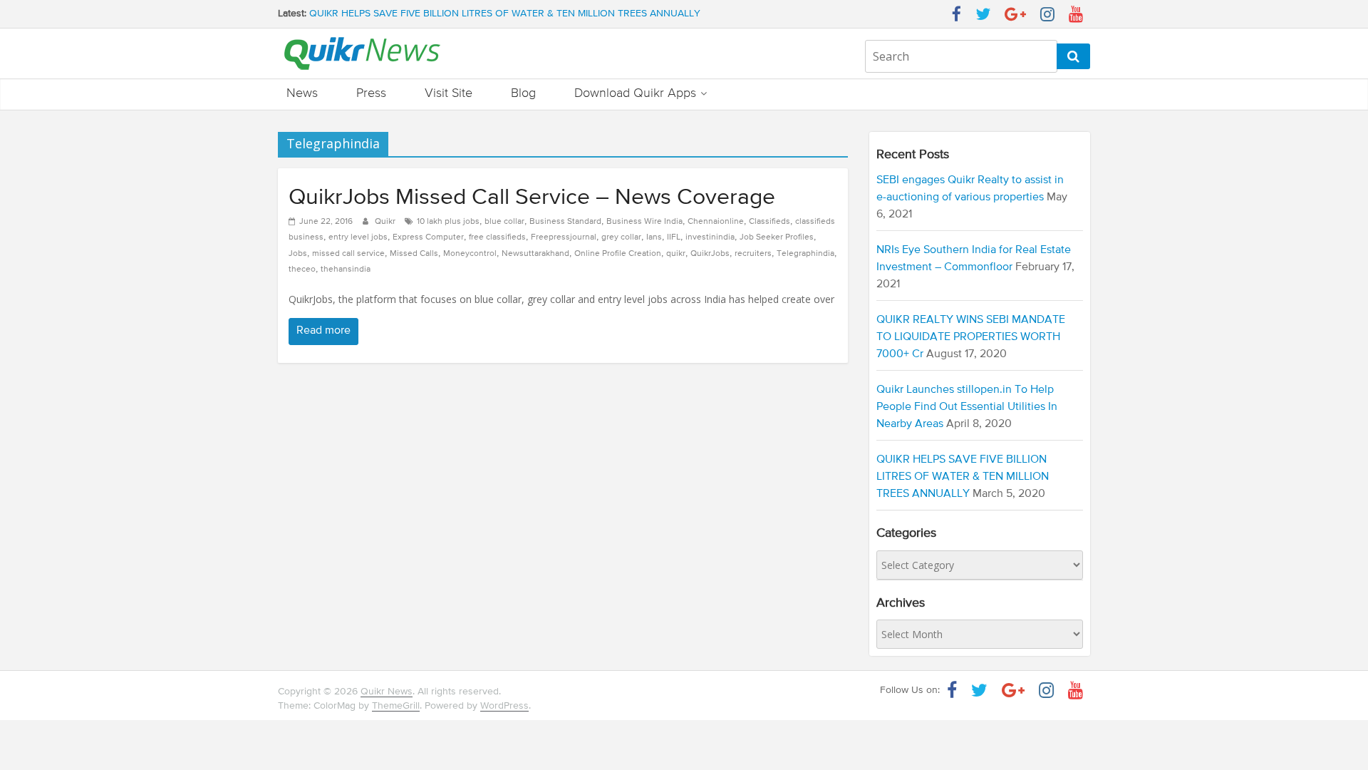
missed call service (348, 254)
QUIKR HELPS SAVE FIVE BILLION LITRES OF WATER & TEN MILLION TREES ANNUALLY (504, 17)
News (302, 93)
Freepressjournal (563, 237)
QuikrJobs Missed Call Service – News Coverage (532, 197)
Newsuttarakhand (535, 254)
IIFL (673, 237)
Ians (654, 237)
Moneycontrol (470, 254)
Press (371, 93)
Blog (523, 93)
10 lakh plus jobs (448, 221)
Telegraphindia (805, 254)
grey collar (621, 237)
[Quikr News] (362, 36)
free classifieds (497, 237)
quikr (675, 254)
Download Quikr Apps (635, 93)
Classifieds (769, 221)
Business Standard (565, 221)
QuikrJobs (710, 254)
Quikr (386, 221)
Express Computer (428, 237)
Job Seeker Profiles (777, 237)
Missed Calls (414, 254)
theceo (302, 269)
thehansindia (345, 269)
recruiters (753, 254)
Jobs (298, 254)
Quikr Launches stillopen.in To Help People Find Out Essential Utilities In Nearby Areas (966, 407)
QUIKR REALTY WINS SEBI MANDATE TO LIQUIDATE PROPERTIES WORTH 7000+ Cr (970, 337)
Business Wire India (644, 221)
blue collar (504, 221)
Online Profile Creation (617, 254)
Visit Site (448, 93)
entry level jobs (358, 237)
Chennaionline (716, 221)
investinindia (710, 237)
